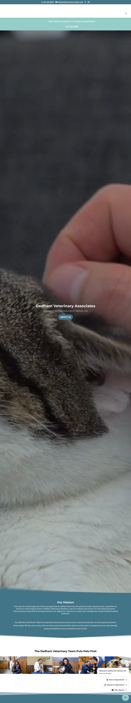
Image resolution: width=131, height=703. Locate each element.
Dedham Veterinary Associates (65, 306)
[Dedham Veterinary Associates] (92, 673)
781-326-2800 (48, 2)
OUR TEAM (65, 681)
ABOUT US (65, 317)
